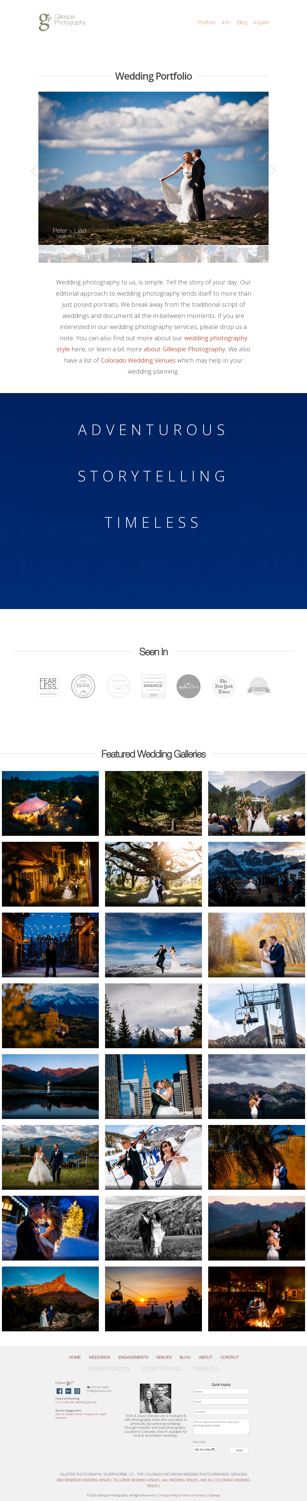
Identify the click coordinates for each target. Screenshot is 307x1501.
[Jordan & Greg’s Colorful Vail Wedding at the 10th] (256, 1228)
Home (75, 1357)
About (205, 1357)
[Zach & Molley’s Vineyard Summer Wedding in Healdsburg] (153, 803)
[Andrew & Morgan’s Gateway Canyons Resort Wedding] (50, 1299)
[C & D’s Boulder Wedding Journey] (50, 803)
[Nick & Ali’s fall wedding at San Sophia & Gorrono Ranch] (50, 1015)
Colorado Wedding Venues (138, 360)
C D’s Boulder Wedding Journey (75, 1402)
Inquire (261, 22)
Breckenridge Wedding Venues (84, 1479)
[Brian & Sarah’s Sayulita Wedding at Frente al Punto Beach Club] (256, 1157)
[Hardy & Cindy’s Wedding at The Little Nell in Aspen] (153, 1015)
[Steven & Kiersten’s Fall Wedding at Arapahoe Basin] (256, 1015)
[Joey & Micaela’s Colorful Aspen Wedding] (256, 803)
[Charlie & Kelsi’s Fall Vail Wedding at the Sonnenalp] (256, 945)
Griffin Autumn (69, 232)
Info (226, 22)
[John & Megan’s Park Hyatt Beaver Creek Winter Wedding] (153, 1157)
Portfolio (207, 22)
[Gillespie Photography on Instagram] (77, 1391)
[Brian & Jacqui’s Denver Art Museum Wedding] (153, 1086)
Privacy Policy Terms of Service (182, 1495)
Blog (242, 22)
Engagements (133, 1357)
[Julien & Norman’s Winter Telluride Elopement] (50, 945)
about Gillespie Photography (184, 349)
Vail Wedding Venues (180, 1479)
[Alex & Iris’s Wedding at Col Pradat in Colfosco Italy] (256, 874)
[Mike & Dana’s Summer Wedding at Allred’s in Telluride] (153, 1299)
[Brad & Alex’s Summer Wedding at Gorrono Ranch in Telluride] (256, 1086)
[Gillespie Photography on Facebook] (59, 1391)
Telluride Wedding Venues (136, 1479)
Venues (164, 1357)
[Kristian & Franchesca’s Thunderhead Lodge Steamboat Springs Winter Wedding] (153, 945)
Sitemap (214, 1495)
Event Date (199, 1442)
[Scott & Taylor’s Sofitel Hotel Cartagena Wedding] (50, 874)
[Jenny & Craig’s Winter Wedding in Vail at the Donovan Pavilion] (50, 1228)
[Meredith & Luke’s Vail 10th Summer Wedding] (50, 1157)
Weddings (99, 1357)
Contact (229, 1357)
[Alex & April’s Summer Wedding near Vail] (50, 1086)
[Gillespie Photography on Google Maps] (68, 1391)
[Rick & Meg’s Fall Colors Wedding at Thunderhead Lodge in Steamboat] (153, 1228)
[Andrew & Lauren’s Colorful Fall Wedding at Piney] (256, 1299)
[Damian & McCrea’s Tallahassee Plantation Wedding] (153, 874)
